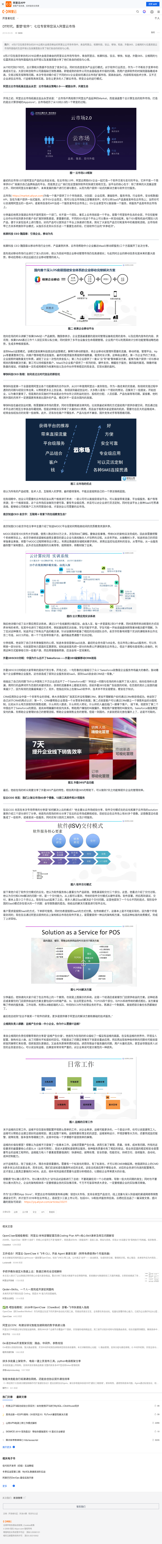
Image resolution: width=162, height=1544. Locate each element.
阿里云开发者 (8, 1280)
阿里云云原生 (8, 1298)
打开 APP (153, 4)
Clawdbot (7, 1244)
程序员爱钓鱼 (8, 1352)
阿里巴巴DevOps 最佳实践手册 (18, 1477)
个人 (157, 18)
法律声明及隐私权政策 (12, 1525)
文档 (5, 1513)
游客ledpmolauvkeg (11, 1370)
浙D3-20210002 (31, 1535)
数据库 (52, 1212)
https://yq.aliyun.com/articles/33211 (45, 1201)
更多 (5, 1485)
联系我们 (81, 1506)
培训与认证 (33, 1513)
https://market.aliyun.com (27, 195)
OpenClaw (7, 1316)
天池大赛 (23, 1513)
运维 (16, 1212)
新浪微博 (17, 1497)
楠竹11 (6, 1388)
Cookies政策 (29, 1525)
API (42, 1212)
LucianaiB (7, 1262)
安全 (35, 1212)
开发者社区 (13, 1513)
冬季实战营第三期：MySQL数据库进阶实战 (24, 1471)
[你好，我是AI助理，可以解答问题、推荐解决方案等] (144, 11)
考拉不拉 (6, 1334)
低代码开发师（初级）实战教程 (18, 1465)
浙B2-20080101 (33, 1532)
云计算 (25, 1212)
